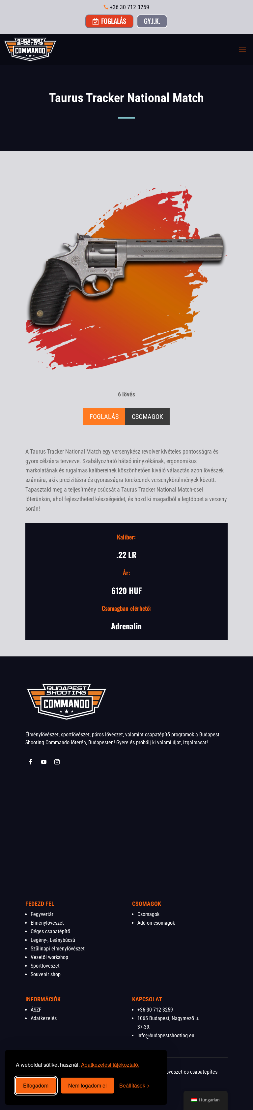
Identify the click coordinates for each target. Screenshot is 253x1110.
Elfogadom (35, 1085)
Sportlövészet (45, 966)
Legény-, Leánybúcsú (53, 940)
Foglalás (109, 21)
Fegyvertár (42, 914)
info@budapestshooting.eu (165, 1035)
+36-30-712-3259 (155, 1010)
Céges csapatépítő (50, 931)
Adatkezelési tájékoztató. (110, 1064)
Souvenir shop (46, 974)
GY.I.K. (152, 21)
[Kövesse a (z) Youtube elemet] (44, 762)
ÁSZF (36, 1010)
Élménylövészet (47, 923)
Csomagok (148, 914)
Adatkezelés (44, 1018)
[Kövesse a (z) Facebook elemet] (30, 762)
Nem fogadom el (87, 1085)
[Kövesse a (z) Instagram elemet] (57, 762)
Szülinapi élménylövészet (58, 948)
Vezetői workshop (49, 957)
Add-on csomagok (156, 923)
